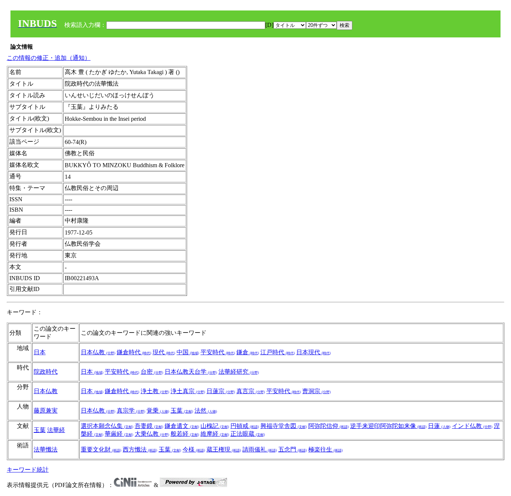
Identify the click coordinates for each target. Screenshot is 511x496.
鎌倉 (247, 352)
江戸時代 (277, 352)
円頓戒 (244, 426)
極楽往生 (325, 449)
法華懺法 (46, 449)
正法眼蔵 (247, 434)
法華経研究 (238, 371)
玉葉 (182, 410)
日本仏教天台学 (191, 371)
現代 (164, 352)
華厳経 (119, 434)
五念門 (292, 449)
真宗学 (131, 410)
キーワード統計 (28, 469)
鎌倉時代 (134, 352)
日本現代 (313, 352)
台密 (152, 371)
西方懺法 (140, 449)
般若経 (185, 434)
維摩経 (215, 434)
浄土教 (155, 391)
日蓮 (439, 426)
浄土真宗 (188, 391)
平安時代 (218, 352)
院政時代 (46, 371)
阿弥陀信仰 (328, 426)
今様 (194, 449)
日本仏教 (98, 352)
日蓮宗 (220, 391)
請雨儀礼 (259, 449)
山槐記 (215, 426)
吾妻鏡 (149, 426)
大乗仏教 (152, 434)
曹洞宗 (316, 391)
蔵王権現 (223, 449)
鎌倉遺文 (182, 426)
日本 (40, 352)
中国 (188, 352)
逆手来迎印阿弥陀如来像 (388, 426)
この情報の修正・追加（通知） (49, 58)
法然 (206, 410)
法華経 (56, 430)
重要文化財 (101, 449)
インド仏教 (472, 426)
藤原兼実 (46, 410)
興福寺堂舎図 (283, 426)
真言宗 (250, 391)
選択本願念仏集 (107, 426)
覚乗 (158, 410)
